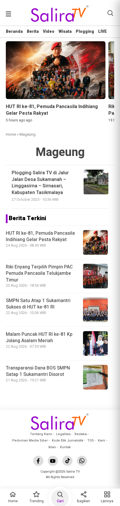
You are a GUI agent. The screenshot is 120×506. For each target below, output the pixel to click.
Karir (101, 440)
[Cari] (110, 13)
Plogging (85, 31)
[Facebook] (38, 461)
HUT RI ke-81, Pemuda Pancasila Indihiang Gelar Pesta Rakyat (40, 236)
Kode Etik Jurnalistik (67, 440)
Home (11, 134)
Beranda (14, 31)
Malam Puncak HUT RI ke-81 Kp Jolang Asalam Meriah (39, 337)
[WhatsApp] (82, 461)
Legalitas (63, 434)
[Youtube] (53, 461)
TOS (90, 440)
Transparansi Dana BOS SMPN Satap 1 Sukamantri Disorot (38, 371)
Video (48, 31)
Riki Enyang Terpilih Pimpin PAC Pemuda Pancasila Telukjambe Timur (39, 273)
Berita (33, 31)
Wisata (65, 31)
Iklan (52, 447)
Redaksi (81, 434)
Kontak (65, 447)
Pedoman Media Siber (30, 440)
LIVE (102, 31)
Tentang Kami (41, 434)
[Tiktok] (67, 461)
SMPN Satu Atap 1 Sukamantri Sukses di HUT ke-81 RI (38, 304)
